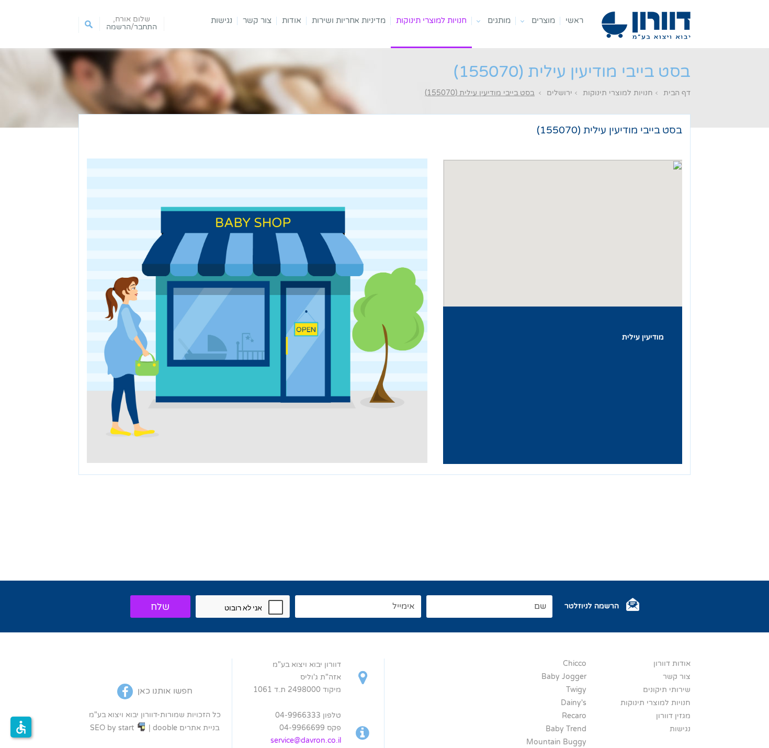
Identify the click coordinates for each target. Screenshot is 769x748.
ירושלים (559, 92)
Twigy (576, 689)
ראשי (574, 21)
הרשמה (118, 27)
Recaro (574, 715)
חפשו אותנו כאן (164, 691)
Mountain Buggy (556, 742)
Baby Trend (566, 728)
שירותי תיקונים (667, 689)
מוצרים (543, 21)
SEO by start (113, 727)
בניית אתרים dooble (186, 727)
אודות (291, 21)
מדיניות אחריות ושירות (349, 21)
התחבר (145, 27)
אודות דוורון (672, 663)
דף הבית (677, 92)
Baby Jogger (563, 676)
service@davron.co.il (305, 740)
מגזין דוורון (673, 715)
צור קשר (257, 21)
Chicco (574, 663)
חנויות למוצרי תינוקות (431, 21)
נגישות (221, 21)
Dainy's (573, 702)
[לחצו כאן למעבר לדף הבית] (646, 25)
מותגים (499, 21)
